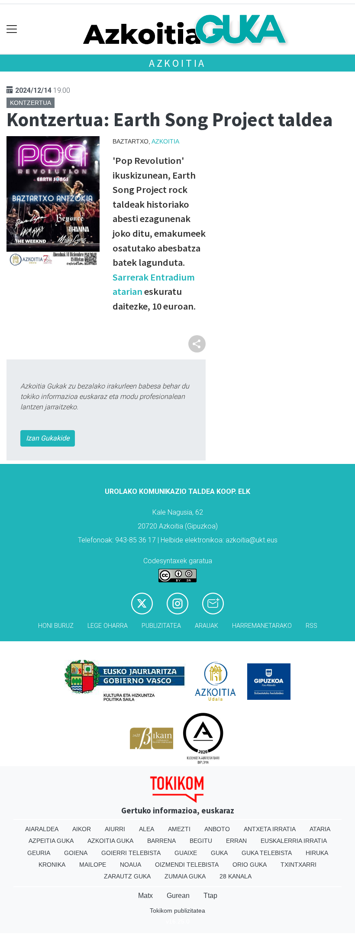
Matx (145, 895)
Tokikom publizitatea (177, 910)
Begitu (201, 840)
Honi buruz (56, 626)
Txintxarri (298, 864)
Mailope (92, 864)
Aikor (81, 829)
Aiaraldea (41, 829)
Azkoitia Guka (110, 840)
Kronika (52, 864)
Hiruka (317, 852)
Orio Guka (249, 864)
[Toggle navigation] (12, 29)
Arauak (206, 626)
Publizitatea (161, 626)
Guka (219, 852)
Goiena (75, 852)
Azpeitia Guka (51, 840)
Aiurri (115, 829)
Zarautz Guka (127, 876)
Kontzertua (30, 102)
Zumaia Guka (185, 876)
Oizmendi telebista (187, 864)
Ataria (320, 829)
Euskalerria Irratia (294, 840)
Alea (146, 829)
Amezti (179, 829)
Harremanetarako (262, 626)
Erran (236, 840)
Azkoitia (177, 63)
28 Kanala (235, 876)
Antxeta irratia (270, 829)
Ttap (210, 895)
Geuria (38, 852)
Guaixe (185, 852)
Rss (311, 626)
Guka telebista (267, 852)
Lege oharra (107, 626)
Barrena (161, 840)
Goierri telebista (131, 852)
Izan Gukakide (47, 438)
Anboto (217, 829)
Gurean (178, 895)
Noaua (130, 864)
